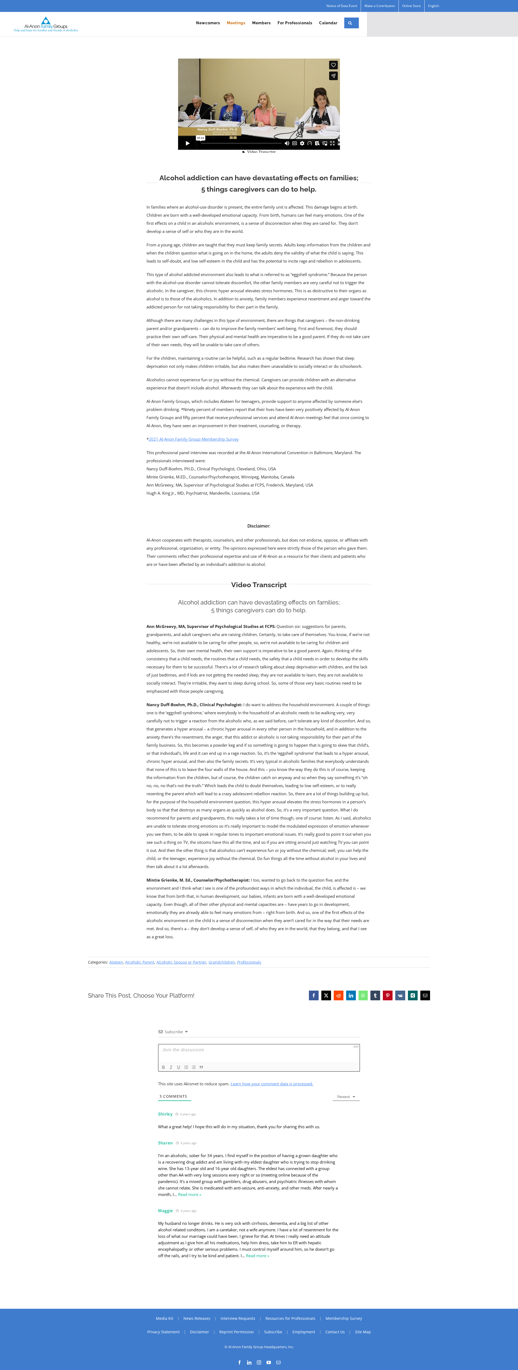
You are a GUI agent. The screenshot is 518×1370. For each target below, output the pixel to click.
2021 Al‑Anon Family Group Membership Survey (194, 439)
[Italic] (171, 1067)
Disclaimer (199, 1331)
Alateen (116, 962)
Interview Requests (238, 1318)
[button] (350, 23)
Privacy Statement (163, 1331)
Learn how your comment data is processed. (272, 1083)
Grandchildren (222, 962)
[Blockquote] (201, 1067)
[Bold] (163, 1067)
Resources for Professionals (290, 1318)
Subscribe (273, 1331)
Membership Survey (344, 1318)
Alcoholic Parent (139, 962)
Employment (303, 1331)
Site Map (363, 1331)
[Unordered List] (193, 1067)
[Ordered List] (186, 1067)
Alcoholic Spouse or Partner (181, 962)
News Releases (196, 1318)
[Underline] (178, 1067)
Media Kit (164, 1318)
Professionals (249, 962)
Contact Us (335, 1331)
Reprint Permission (236, 1331)
